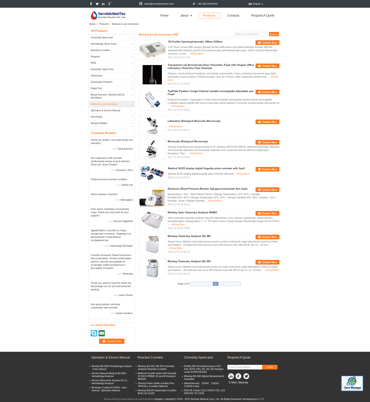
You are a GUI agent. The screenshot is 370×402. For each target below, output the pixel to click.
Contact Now (269, 42)
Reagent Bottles (99, 123)
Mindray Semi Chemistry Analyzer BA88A (192, 212)
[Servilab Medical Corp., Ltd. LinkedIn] (231, 377)
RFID (93, 63)
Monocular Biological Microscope (188, 141)
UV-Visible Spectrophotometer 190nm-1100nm (195, 41)
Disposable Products (102, 82)
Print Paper (97, 117)
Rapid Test (96, 88)
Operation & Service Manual (105, 110)
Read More (198, 53)
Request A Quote (262, 15)
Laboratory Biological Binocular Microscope (194, 121)
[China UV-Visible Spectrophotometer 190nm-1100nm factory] (152, 49)
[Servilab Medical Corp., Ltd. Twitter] (247, 377)
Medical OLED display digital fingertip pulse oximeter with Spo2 (206, 168)
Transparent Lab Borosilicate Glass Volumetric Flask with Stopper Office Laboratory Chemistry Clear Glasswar (211, 67)
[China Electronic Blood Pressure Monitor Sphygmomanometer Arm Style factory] (152, 197)
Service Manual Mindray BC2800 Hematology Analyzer (109, 375)
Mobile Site (235, 387)
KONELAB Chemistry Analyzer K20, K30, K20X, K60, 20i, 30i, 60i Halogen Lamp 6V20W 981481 (204, 369)
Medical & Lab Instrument (104, 104)
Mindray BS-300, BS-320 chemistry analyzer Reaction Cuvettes (156, 367)
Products (209, 15)
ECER (261, 399)
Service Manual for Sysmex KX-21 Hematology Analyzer (109, 382)
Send (270, 367)
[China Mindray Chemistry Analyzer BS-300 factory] (152, 268)
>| (238, 283)
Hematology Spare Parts (103, 44)
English (257, 4)
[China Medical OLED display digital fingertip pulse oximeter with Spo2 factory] (152, 173)
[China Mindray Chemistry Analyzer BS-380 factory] (152, 244)
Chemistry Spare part (102, 37)
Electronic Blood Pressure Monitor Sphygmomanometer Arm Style (207, 188)
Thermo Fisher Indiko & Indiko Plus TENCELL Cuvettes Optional (156, 385)
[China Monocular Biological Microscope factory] (152, 149)
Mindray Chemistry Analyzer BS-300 (189, 261)
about (184, 15)
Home (164, 15)
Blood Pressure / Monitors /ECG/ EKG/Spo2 (107, 96)
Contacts (233, 15)
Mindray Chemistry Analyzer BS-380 (189, 236)
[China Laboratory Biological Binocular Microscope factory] (152, 126)
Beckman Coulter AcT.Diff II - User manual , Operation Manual (109, 389)
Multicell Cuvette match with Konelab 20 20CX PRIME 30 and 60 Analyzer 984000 (157, 376)
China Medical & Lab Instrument (137, 399)
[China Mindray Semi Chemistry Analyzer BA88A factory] (152, 220)
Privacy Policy (111, 399)
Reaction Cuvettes (100, 50)
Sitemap (243, 382)
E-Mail (232, 382)
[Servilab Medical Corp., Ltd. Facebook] (239, 377)
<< (201, 283)
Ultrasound (96, 75)
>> (230, 283)
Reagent (95, 56)
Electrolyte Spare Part (102, 69)
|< (194, 283)
